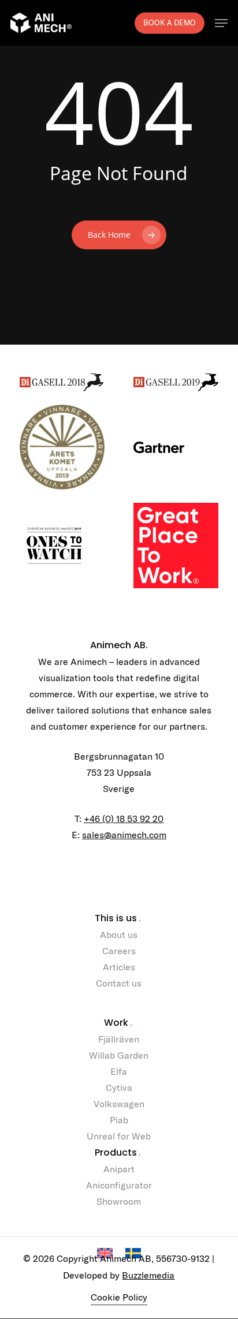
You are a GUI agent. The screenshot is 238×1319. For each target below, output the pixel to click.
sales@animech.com (124, 834)
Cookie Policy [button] (119, 1297)
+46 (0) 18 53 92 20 (123, 818)
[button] (221, 23)
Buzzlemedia (148, 1275)
